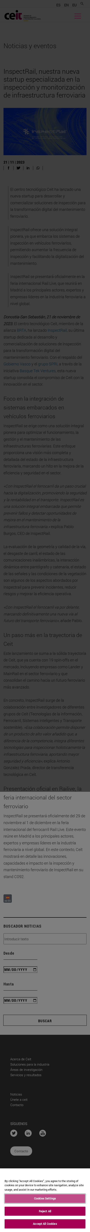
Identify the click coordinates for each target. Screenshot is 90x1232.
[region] (45, 1200)
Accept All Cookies (45, 1224)
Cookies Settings (45, 1198)
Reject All (45, 1211)
